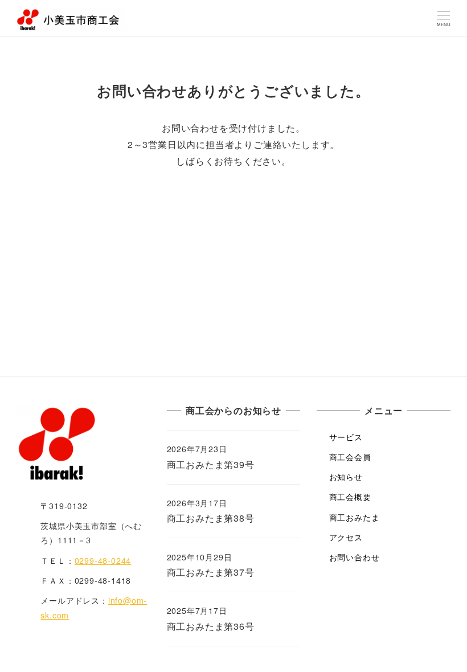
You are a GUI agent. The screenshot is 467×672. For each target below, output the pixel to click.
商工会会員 (350, 456)
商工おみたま (354, 517)
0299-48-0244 (103, 560)
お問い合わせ (354, 557)
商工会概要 (350, 496)
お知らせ (346, 476)
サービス (346, 436)
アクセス (346, 537)
